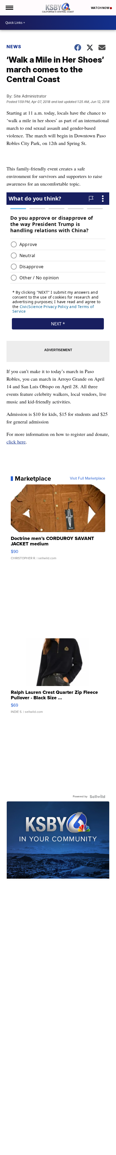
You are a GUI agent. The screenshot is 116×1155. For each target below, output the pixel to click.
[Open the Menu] (9, 7)
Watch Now (100, 7)
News (13, 46)
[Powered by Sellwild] (97, 796)
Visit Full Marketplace (87, 478)
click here (16, 441)
